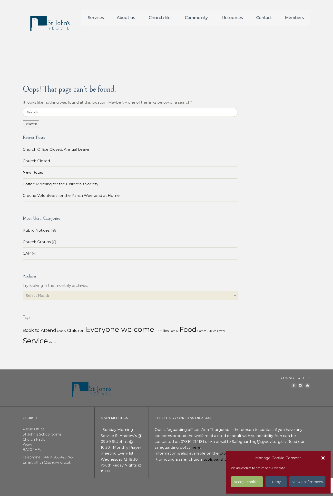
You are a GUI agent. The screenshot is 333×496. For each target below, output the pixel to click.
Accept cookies (247, 482)
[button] (323, 458)
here (196, 447)
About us (126, 17)
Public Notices (36, 230)
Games (201, 331)
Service (35, 341)
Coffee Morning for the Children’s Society (60, 184)
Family (174, 331)
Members (294, 17)
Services (96, 17)
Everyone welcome (120, 329)
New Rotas (33, 172)
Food (187, 329)
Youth (52, 342)
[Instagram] (301, 385)
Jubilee (211, 331)
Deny (276, 482)
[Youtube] (307, 385)
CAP (27, 253)
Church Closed (36, 161)
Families (162, 331)
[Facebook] (294, 385)
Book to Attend (39, 330)
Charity (61, 331)
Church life (159, 17)
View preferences (307, 482)
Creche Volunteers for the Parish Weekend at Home (71, 195)
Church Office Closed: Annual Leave (56, 149)
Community (196, 17)
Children (76, 330)
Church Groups (37, 241)
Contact (264, 17)
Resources (232, 17)
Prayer (221, 331)
